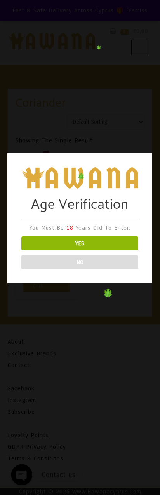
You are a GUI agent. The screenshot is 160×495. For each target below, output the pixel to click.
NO (80, 262)
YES (79, 243)
